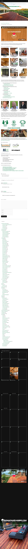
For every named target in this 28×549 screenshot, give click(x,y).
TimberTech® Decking (7, 91)
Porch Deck (4, 264)
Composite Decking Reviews (6, 224)
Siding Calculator (4, 304)
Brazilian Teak (4, 242)
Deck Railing (3, 230)
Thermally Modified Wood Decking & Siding (9, 96)
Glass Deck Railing (4, 234)
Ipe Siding (3, 300)
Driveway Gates (4, 319)
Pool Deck (3, 263)
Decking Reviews (21, 524)
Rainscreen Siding (4, 301)
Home (5, 524)
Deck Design (17, 524)
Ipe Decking (4, 260)
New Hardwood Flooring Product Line (8, 85)
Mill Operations (4, 292)
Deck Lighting (4, 251)
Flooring (2, 284)
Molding (3, 333)
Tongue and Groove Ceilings (7, 341)
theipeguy (4, 191)
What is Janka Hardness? (5, 176)
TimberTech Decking (5, 274)
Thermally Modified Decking (6, 272)
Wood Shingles (4, 344)
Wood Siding (4, 309)
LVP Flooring (4, 285)
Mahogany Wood (4, 331)
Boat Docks (4, 240)
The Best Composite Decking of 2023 (8, 169)
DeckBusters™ (4, 254)
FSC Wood (3, 324)
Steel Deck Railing (4, 235)
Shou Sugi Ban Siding (5, 303)
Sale (3, 293)
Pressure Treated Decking (5, 265)
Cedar (3, 315)
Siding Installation (4, 305)
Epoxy (2, 283)
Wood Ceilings (4, 339)
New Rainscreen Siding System (7, 97)
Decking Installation (5, 255)
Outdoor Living (4, 262)
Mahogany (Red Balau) (7, 83)
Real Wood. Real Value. (12, 524)
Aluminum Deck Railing (5, 231)
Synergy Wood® (6, 89)
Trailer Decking (4, 275)
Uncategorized (3, 313)
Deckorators (4, 225)
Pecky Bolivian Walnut (7, 88)
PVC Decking (4, 269)
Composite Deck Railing (5, 233)
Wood (2, 314)
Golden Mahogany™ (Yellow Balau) (8, 84)
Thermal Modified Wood (4, 310)
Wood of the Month (5, 343)
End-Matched (4, 321)
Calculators (4, 280)
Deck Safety (4, 252)
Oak (2, 334)
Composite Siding (4, 299)
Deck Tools (3, 253)
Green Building (4, 290)
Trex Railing (3, 312)
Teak (3, 335)
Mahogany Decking (5, 261)
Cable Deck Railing (4, 232)
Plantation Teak (6, 87)
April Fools (3, 289)
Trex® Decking (6, 92)
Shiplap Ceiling (5, 340)
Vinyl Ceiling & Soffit (6, 342)
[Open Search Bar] (27, 1)
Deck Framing (4, 250)
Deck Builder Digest (5, 245)
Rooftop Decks (4, 270)
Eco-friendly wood (4, 320)
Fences (3, 323)
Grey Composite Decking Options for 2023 (9, 168)
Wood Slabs (4, 345)
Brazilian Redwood (5, 241)
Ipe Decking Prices (4, 291)
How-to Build (4, 282)
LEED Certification (4, 330)
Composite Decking (4, 223)
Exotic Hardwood (4, 322)
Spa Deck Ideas (4, 271)
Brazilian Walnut (4, 243)
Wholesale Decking (5, 294)
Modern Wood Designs (5, 332)
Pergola (2, 295)
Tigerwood (3, 273)
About (7, 524)
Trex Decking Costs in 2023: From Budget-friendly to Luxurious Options (13, 170)
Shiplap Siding (4, 302)
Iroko (3, 329)
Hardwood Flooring (5, 325)
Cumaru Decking (4, 244)
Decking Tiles (4, 281)
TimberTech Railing (4, 311)
